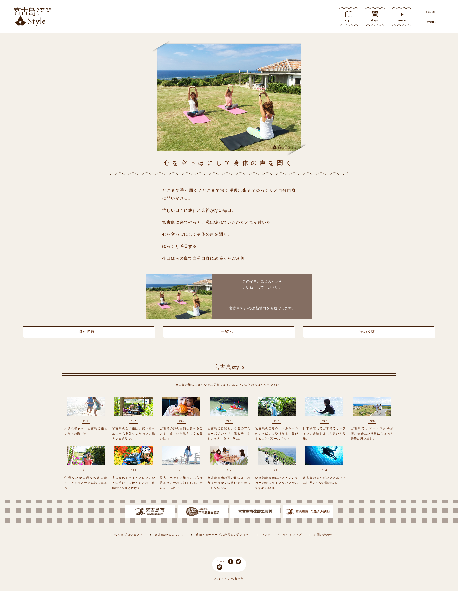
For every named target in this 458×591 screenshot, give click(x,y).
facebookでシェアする (230, 561)
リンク (266, 534)
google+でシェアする (219, 567)
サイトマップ (292, 534)
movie (401, 16)
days (375, 16)
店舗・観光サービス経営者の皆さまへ (222, 534)
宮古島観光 (33, 16)
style (348, 16)
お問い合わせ (322, 534)
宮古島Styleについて (169, 534)
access (431, 12)
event (431, 21)
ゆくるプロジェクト (128, 534)
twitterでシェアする (238, 561)
